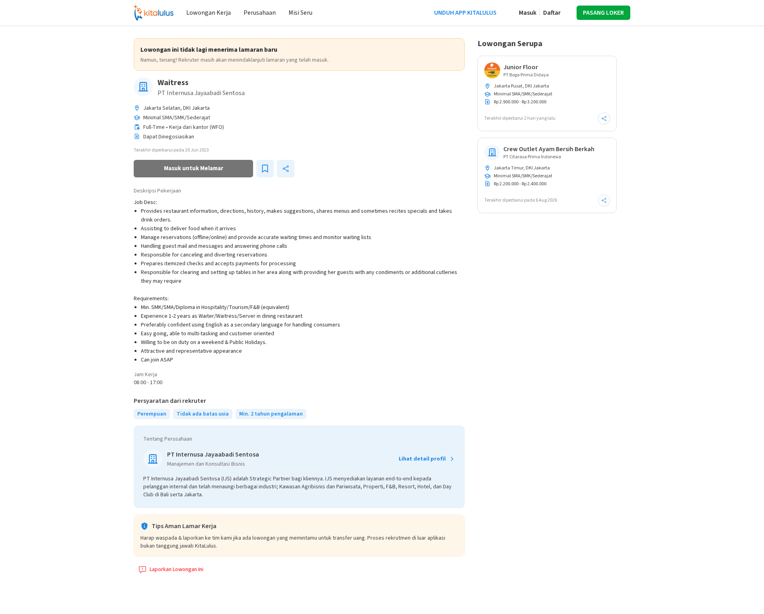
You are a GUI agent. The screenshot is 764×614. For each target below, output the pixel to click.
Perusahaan (260, 12)
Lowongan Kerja (208, 12)
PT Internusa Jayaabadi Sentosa (201, 93)
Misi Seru (300, 12)
